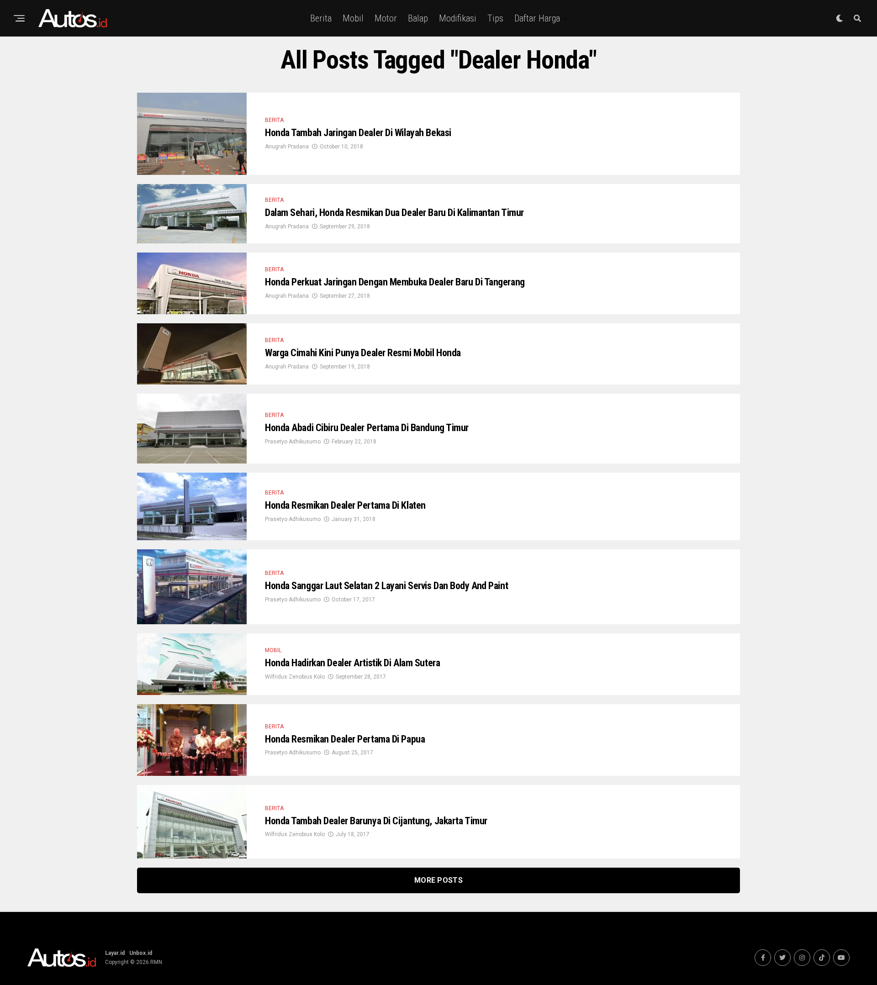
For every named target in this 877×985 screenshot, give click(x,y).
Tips (495, 18)
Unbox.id (140, 953)
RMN (156, 962)
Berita (321, 18)
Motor (386, 18)
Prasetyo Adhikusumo (293, 441)
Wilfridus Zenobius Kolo (295, 677)
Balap (418, 18)
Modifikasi (457, 18)
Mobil (353, 18)
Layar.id (115, 953)
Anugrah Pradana (287, 146)
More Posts (438, 880)
